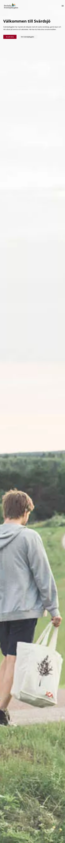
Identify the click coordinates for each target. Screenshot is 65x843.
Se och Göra (10, 37)
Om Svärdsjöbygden (28, 37)
